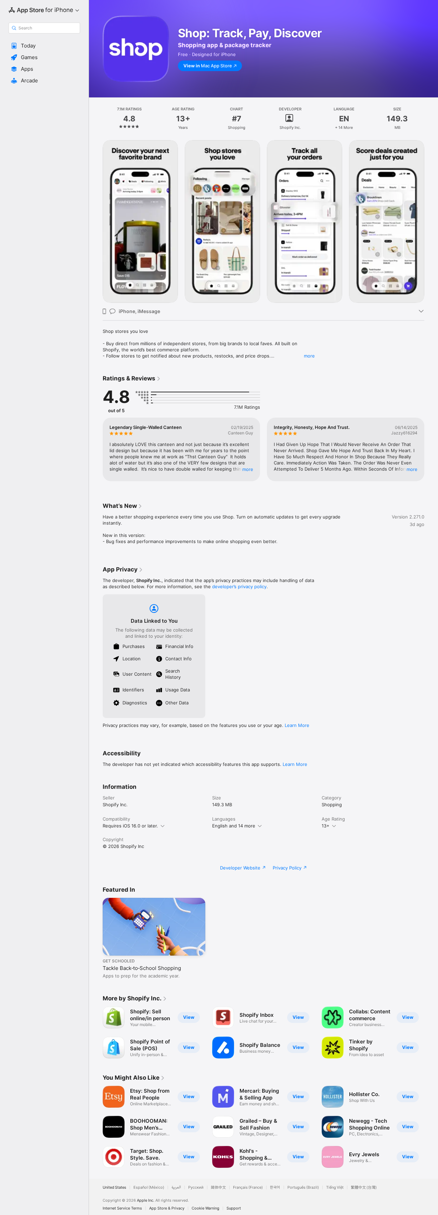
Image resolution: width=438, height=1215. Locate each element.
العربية (176, 1187)
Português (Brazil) (303, 1187)
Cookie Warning (205, 1208)
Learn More (297, 725)
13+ (326, 825)
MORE (247, 469)
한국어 (275, 1187)
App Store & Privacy (166, 1208)
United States (114, 1187)
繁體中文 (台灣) (364, 1187)
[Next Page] (431, 221)
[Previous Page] (96, 221)
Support (234, 1208)
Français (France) (248, 1187)
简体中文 (218, 1187)
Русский (196, 1187)
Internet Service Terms (122, 1208)
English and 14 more (233, 825)
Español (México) (148, 1187)
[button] (44, 46)
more (309, 356)
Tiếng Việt (335, 1187)
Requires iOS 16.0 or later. (130, 825)
